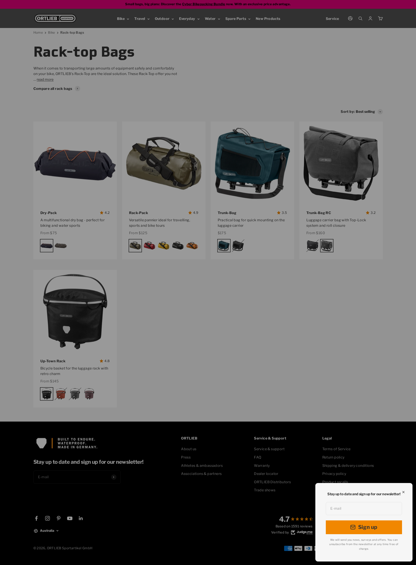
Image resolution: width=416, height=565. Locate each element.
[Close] (403, 492)
